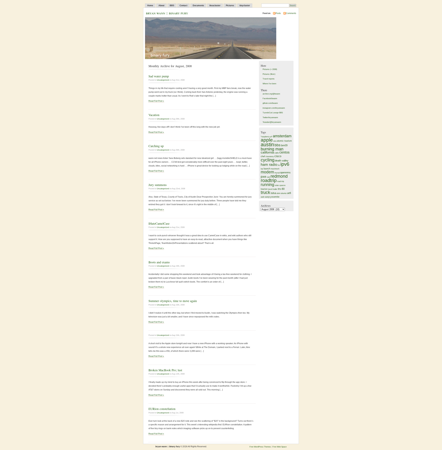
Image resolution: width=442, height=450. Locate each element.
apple (267, 140)
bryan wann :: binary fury (167, 12)
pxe (263, 176)
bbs (278, 145)
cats (277, 152)
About (161, 5)
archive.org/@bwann (271, 94)
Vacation (153, 115)
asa (274, 141)
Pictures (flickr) (269, 74)
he (279, 165)
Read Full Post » (156, 101)
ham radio (269, 164)
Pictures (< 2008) (270, 69)
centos (284, 152)
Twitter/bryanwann (270, 117)
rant (268, 177)
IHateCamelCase (159, 223)
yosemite (274, 196)
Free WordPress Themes (260, 447)
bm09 (284, 145)
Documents (198, 5)
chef (263, 156)
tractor (264, 189)
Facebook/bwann (270, 98)
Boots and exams (159, 262)
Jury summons (157, 185)
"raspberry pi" (266, 137)
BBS (172, 5)
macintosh (275, 169)
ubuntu (283, 193)
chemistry (270, 156)
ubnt (278, 193)
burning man (272, 149)
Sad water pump (158, 76)
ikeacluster (214, 5)
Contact (183, 5)
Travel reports (269, 79)
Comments (291, 13)
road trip (280, 181)
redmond (279, 176)
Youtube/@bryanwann (272, 122)
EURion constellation (161, 409)
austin (267, 144)
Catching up (156, 146)
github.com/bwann (270, 103)
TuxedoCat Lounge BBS (273, 113)
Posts (278, 13)
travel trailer (272, 189)
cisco (277, 156)
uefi (289, 193)
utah (262, 197)
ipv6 (284, 164)
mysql (277, 173)
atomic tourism (284, 141)
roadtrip (269, 180)
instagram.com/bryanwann (274, 108)
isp (262, 169)
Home (150, 5)
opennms (285, 172)
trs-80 (281, 188)
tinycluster (244, 5)
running (267, 184)
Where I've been (269, 84)
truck (265, 192)
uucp (267, 196)
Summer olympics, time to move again (172, 301)
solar (277, 185)
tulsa (273, 193)
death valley (281, 160)
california (267, 152)
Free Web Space (279, 447)
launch (267, 168)
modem (267, 172)
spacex (282, 185)
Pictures (230, 5)
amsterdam (282, 136)
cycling (267, 159)
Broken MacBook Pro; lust (165, 370)
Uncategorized (163, 80)
